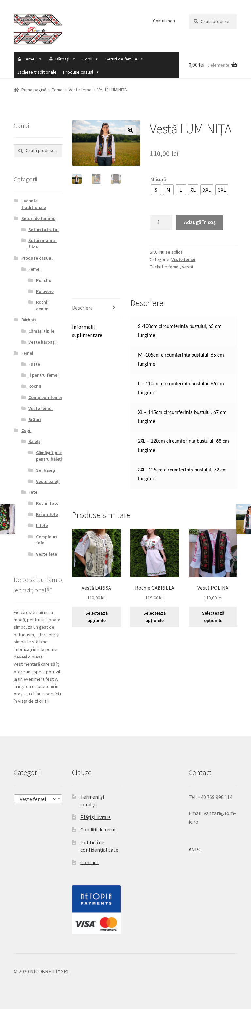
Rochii (34, 386)
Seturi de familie (121, 59)
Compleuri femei (45, 397)
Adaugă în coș (200, 222)
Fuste (34, 364)
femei (174, 267)
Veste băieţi (48, 481)
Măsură (158, 179)
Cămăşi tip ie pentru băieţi (49, 456)
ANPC (195, 849)
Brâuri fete (47, 514)
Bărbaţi (62, 59)
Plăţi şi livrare (95, 817)
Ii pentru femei (43, 375)
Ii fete (42, 525)
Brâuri (34, 419)
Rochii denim (42, 305)
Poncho (43, 280)
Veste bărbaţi (42, 342)
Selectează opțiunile (96, 617)
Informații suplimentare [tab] (87, 330)
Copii (87, 59)
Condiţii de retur (98, 829)
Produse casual (78, 72)
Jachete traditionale (37, 72)
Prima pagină (33, 90)
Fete (32, 492)
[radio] (156, 190)
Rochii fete (47, 503)
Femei (30, 59)
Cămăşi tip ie (41, 331)
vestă (187, 267)
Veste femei (80, 90)
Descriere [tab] (82, 307)
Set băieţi (45, 470)
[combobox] (38, 798)
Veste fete (46, 554)
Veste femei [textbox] (36, 799)
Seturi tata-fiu (43, 229)
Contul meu (164, 21)
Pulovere (45, 291)
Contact (89, 862)
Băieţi (34, 441)
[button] (130, 130)
